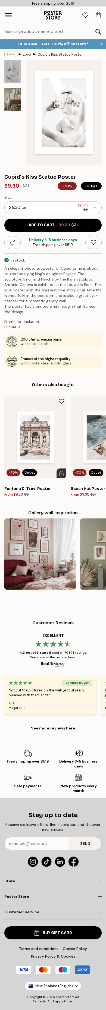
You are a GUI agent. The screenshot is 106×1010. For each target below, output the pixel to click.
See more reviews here (53, 728)
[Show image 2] (12, 99)
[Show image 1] (12, 71)
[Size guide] (12, 242)
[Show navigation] (8, 15)
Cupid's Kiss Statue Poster (60, 54)
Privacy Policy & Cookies (53, 956)
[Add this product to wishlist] (93, 242)
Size (8, 197)
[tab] (85, 15)
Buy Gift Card (57, 932)
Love (27, 54)
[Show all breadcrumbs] (10, 54)
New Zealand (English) (54, 986)
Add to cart (53, 225)
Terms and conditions (38, 948)
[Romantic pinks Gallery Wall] (40, 554)
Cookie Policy (75, 948)
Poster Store (65, 997)
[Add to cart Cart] (61, 473)
